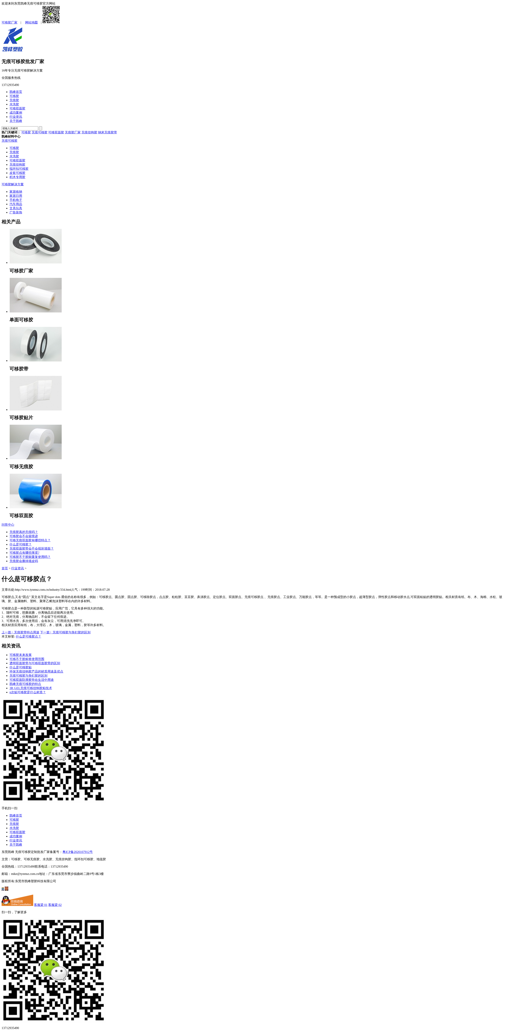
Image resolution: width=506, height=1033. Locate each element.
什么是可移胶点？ (28, 636)
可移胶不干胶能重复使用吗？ (30, 556)
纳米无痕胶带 (107, 132)
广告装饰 (15, 212)
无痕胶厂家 (73, 132)
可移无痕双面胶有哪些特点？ (30, 540)
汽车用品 (15, 204)
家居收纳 (15, 191)
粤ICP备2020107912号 (77, 852)
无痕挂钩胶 (89, 132)
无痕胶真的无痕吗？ (23, 532)
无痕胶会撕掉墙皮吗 (23, 561)
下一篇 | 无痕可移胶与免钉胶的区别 (65, 632)
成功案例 (15, 112)
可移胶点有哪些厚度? (24, 552)
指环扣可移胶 (18, 168)
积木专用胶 (17, 177)
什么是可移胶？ (20, 544)
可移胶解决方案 (13, 184)
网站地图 (31, 22)
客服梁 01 (40, 905)
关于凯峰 (15, 121)
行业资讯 (15, 116)
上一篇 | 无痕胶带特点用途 (20, 632)
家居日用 (15, 195)
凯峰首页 (15, 91)
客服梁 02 (55, 905)
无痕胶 (14, 100)
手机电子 (15, 200)
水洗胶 (14, 104)
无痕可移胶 (39, 132)
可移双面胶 (17, 108)
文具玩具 (15, 208)
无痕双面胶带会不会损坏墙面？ (31, 548)
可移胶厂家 (9, 22)
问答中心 (8, 524)
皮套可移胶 (17, 173)
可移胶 (14, 96)
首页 (5, 568)
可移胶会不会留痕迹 (23, 536)
